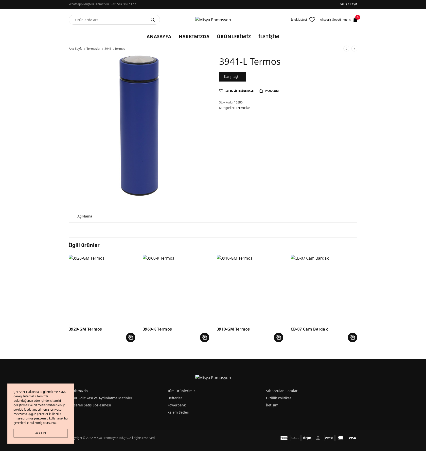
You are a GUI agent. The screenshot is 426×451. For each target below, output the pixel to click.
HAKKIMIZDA (194, 36)
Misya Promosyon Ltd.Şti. (111, 438)
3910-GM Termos (233, 329)
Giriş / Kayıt (348, 4)
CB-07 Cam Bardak (309, 329)
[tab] (85, 216)
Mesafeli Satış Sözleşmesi (90, 405)
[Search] (152, 19)
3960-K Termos (157, 329)
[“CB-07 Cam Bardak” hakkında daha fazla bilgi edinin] (352, 337)
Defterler (174, 398)
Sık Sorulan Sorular (282, 390)
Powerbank (176, 405)
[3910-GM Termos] (250, 288)
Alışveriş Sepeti (330, 19)
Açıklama (84, 216)
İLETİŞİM (268, 36)
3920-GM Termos (85, 329)
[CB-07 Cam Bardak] (324, 288)
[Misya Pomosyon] (213, 20)
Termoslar (94, 49)
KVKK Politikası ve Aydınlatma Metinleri (101, 398)
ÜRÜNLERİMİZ (234, 36)
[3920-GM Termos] (102, 288)
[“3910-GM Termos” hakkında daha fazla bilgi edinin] (278, 337)
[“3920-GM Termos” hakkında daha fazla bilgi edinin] (130, 337)
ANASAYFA (159, 36)
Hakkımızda (78, 390)
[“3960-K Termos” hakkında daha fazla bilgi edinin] (204, 337)
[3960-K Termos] (176, 288)
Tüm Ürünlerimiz (181, 390)
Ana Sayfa (76, 49)
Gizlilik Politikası (279, 398)
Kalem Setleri (178, 412)
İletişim (272, 405)
